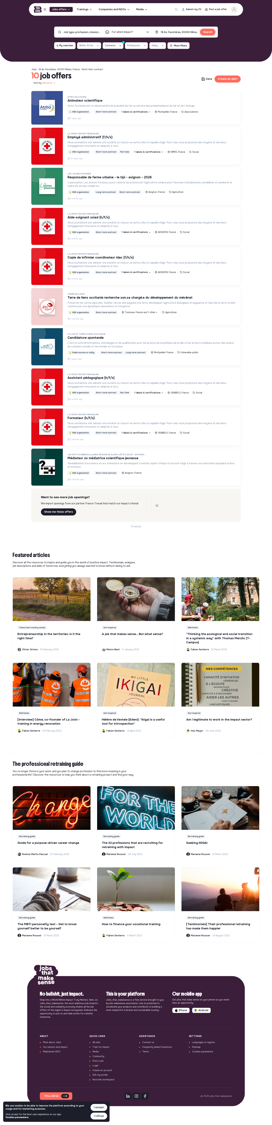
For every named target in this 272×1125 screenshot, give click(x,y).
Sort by (43, 82)
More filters (180, 45)
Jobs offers (59, 9)
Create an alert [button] (227, 79)
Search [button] (207, 32)
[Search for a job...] (176, 9)
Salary (155, 45)
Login (95, 1065)
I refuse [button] (99, 1116)
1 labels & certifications (135, 111)
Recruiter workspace (103, 1079)
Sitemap (196, 1047)
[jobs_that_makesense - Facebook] (145, 1096)
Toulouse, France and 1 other (140, 312)
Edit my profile (100, 1074)
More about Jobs (52, 1042)
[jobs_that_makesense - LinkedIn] (128, 1096)
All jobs (96, 1042)
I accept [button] (99, 1107)
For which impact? (122, 32)
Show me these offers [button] (58, 511)
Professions (133, 45)
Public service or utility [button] (81, 352)
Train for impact (101, 1047)
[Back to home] (46, 976)
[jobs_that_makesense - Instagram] (136, 1096)
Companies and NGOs (112, 9)
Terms (145, 1051)
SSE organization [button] (79, 112)
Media (140, 9)
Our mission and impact (55, 1047)
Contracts (114, 44)
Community (98, 1056)
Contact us (148, 1042)
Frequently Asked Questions (157, 1047)
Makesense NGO (51, 1051)
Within (86, 45)
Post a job (98, 1060)
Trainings (82, 9)
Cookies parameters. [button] (17, 1117)
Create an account (102, 1070)
